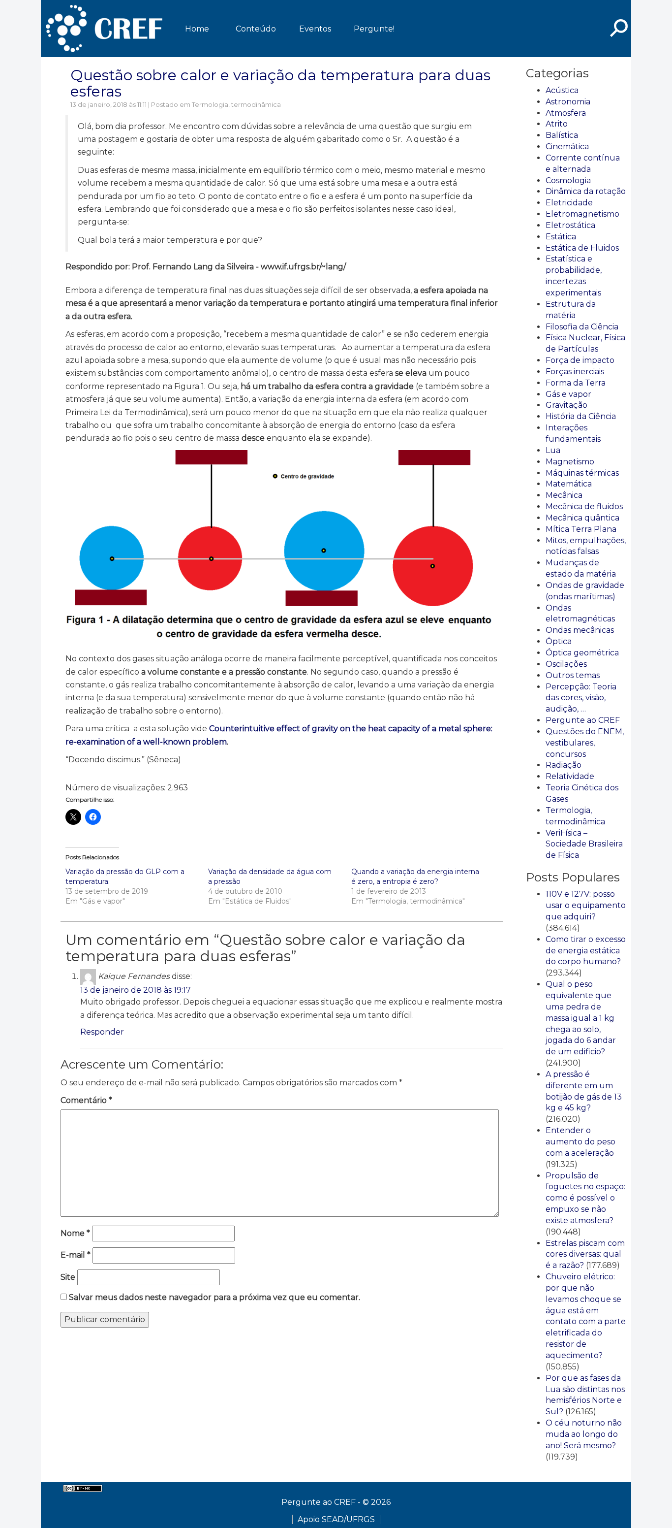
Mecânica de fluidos (584, 506)
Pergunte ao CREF (583, 720)
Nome (75, 1233)
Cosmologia (568, 180)
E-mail (76, 1255)
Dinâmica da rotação (586, 191)
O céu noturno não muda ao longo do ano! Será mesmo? (584, 1434)
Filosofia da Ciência (582, 326)
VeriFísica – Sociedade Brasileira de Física (584, 844)
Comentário (86, 1100)
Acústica (562, 90)
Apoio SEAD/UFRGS (336, 1519)
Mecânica (564, 495)
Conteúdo (256, 28)
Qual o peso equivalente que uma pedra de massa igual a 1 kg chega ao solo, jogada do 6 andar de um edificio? (581, 1017)
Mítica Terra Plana (581, 529)
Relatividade (570, 776)
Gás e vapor (568, 394)
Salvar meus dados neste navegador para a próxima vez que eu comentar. (214, 1297)
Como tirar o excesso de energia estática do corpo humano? (586, 951)
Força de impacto (580, 360)
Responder (102, 1032)
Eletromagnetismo (582, 214)
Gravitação (566, 405)
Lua (553, 450)
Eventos (315, 28)
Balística (562, 135)
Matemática (569, 483)
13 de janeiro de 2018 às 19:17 (135, 990)
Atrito (557, 124)
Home (197, 28)
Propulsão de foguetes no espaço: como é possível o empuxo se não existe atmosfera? (585, 1198)
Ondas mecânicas (580, 630)
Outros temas (573, 675)
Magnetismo (570, 461)
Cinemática (567, 146)
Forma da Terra (576, 383)
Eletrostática (570, 225)
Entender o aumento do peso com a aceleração (580, 1142)
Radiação (563, 765)
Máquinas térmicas (582, 473)
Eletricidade (569, 202)
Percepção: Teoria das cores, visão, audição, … (581, 698)
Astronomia (568, 101)
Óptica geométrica (582, 652)
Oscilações (566, 664)
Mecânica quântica (582, 517)
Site (68, 1277)
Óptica (559, 641)
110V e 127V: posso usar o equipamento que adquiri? (586, 905)
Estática (561, 236)
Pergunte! (374, 28)
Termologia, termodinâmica (236, 104)
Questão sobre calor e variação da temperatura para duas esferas (280, 83)
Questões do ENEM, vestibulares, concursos (585, 743)
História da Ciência (581, 416)
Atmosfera (566, 113)
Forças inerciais (575, 371)
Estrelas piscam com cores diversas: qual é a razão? (585, 1254)
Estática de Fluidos (582, 248)
